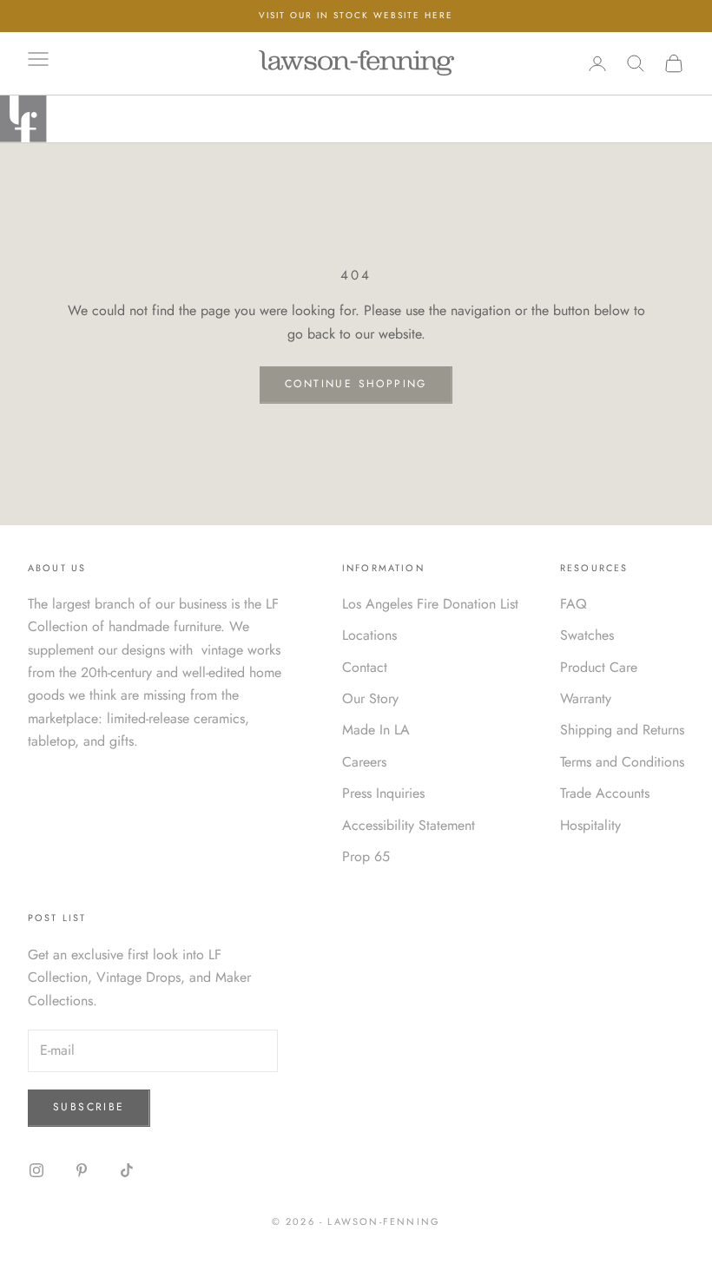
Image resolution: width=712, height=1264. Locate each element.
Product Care (598, 667)
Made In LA (376, 730)
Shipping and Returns (622, 730)
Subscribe (89, 1107)
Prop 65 (366, 856)
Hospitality (590, 825)
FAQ (573, 604)
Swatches (587, 635)
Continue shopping (356, 384)
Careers (364, 762)
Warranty (585, 698)
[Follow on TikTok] (126, 1170)
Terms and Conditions (622, 762)
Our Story (370, 698)
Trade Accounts (604, 793)
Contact (364, 667)
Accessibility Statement (408, 825)
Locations (369, 635)
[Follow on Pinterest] (81, 1170)
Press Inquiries (383, 793)
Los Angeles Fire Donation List (430, 604)
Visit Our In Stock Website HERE (356, 15)
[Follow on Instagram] (36, 1170)
